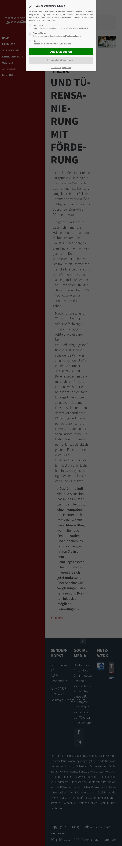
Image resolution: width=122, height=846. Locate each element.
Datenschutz (56, 68)
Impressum (66, 68)
